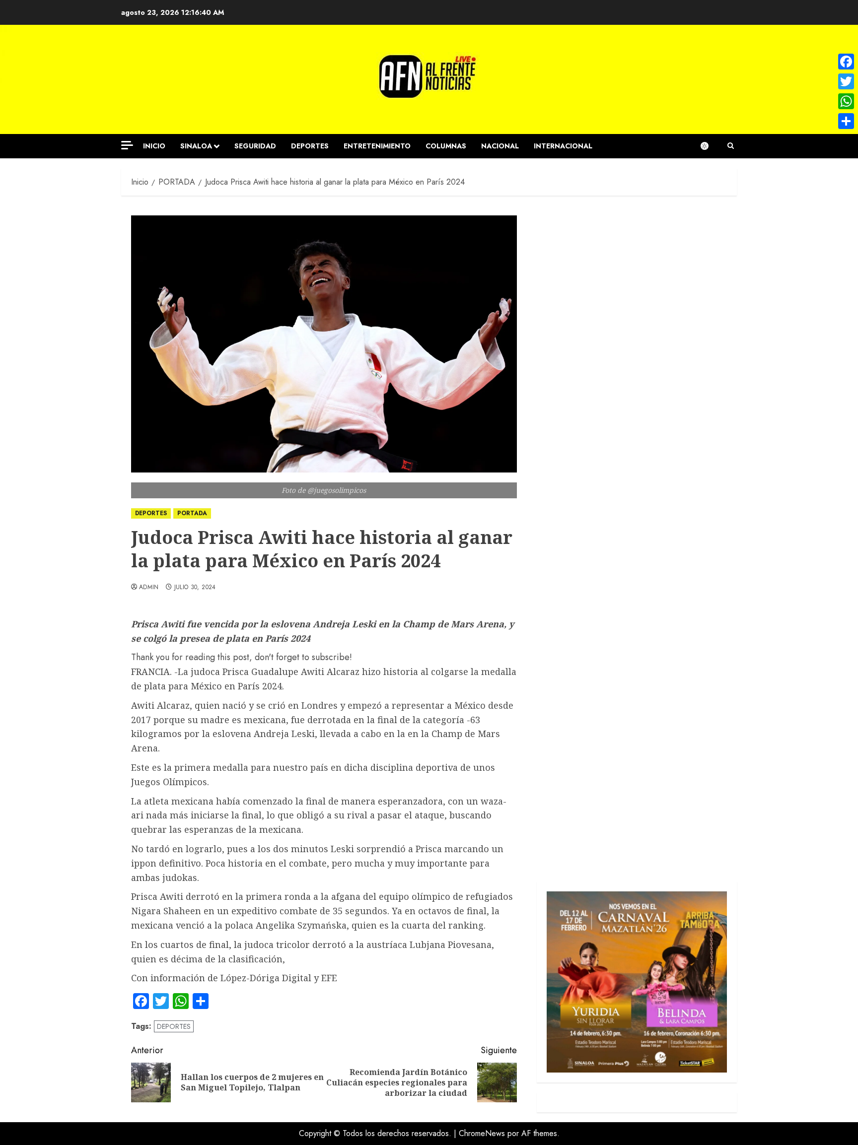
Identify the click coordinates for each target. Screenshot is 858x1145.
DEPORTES (310, 146)
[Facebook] (846, 61)
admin (149, 588)
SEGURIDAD (255, 146)
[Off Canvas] (127, 145)
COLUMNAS (446, 146)
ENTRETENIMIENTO (377, 146)
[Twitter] (846, 81)
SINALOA (196, 146)
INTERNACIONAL (563, 146)
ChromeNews (482, 1133)
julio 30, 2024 (195, 588)
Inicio (154, 146)
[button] (730, 145)
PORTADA (192, 513)
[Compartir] (846, 121)
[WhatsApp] (846, 101)
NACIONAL (500, 146)
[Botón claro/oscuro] (709, 146)
